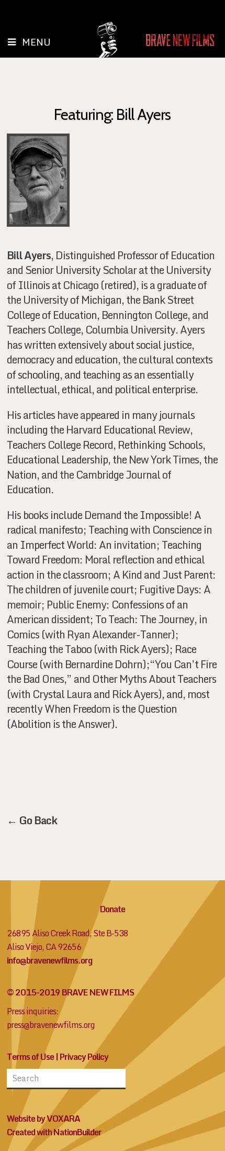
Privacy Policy (84, 1057)
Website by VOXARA (43, 1118)
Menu (36, 42)
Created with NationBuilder (54, 1132)
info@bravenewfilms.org (49, 960)
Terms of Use (30, 1057)
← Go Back (32, 820)
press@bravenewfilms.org (51, 1025)
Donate (112, 909)
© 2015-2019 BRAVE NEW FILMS (70, 992)
